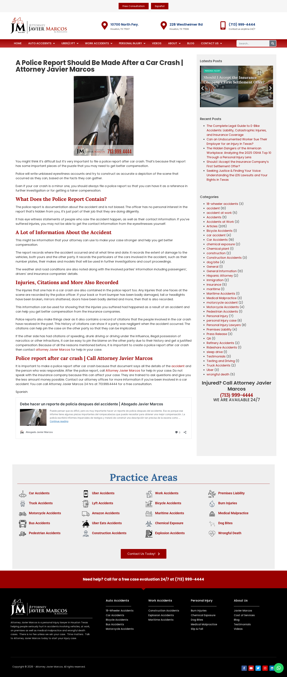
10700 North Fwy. (124, 24)
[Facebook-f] (244, 668)
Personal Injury (130, 43)
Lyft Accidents (102, 503)
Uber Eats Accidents (107, 523)
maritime (213, 289)
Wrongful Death (229, 533)
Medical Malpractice (222, 298)
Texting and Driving (221, 361)
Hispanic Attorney (220, 275)
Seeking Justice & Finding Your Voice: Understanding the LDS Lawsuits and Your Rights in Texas (237, 175)
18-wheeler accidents (222, 204)
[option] (236, 86)
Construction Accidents (224, 258)
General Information (222, 271)
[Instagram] (265, 668)
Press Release (217, 334)
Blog (190, 43)
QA (209, 338)
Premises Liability (219, 329)
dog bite (213, 262)
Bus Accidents (39, 523)
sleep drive (215, 352)
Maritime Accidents (221, 293)
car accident (216, 235)
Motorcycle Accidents (223, 307)
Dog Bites (225, 523)
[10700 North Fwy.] (104, 25)
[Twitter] (258, 668)
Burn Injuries (227, 503)
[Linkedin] (272, 668)
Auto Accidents (39, 43)
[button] (279, 668)
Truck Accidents (218, 365)
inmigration (215, 280)
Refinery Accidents (220, 343)
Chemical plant (218, 249)
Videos (156, 43)
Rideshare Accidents (222, 347)
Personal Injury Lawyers (224, 325)
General (212, 267)
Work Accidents (97, 43)
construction (216, 253)
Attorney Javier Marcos (125, 358)
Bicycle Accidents (220, 231)
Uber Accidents (103, 493)
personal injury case (222, 320)
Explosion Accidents (170, 533)
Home (18, 43)
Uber (210, 370)
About (172, 43)
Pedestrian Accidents (222, 311)
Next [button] (270, 88)
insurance (214, 284)
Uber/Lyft (68, 43)
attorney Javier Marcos (53, 349)
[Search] (272, 43)
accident (178, 366)
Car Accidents (217, 240)
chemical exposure (221, 244)
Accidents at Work (220, 222)
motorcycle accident (222, 302)
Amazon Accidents (106, 513)
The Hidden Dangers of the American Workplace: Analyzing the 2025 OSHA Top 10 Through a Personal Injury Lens (239, 152)
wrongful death (218, 374)
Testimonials (216, 356)
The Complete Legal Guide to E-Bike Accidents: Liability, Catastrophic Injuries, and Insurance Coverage (237, 130)
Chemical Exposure (169, 523)
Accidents (214, 217)
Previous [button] (202, 88)
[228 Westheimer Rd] (164, 25)
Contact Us (210, 43)
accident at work (219, 213)
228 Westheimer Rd (186, 24)
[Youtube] (251, 668)
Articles (212, 226)
